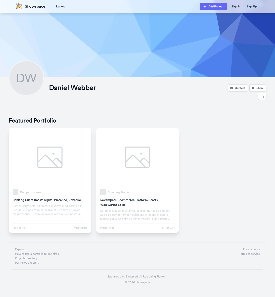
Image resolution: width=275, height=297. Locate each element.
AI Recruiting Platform (153, 276)
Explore (60, 6)
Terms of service (249, 254)
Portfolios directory (27, 262)
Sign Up (252, 6)
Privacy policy (251, 249)
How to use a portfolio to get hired (37, 254)
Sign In (236, 6)
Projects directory (26, 258)
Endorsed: (132, 276)
